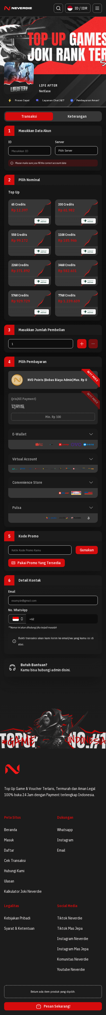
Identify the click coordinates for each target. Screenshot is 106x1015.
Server (59, 142)
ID (10, 142)
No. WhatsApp (18, 610)
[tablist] (53, 116)
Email (11, 591)
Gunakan (87, 550)
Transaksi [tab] (29, 116)
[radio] (29, 212)
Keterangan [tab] (77, 116)
